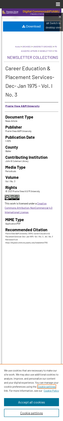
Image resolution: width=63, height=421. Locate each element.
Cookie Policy (51, 390)
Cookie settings (47, 386)
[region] (31, 392)
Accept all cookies (31, 402)
